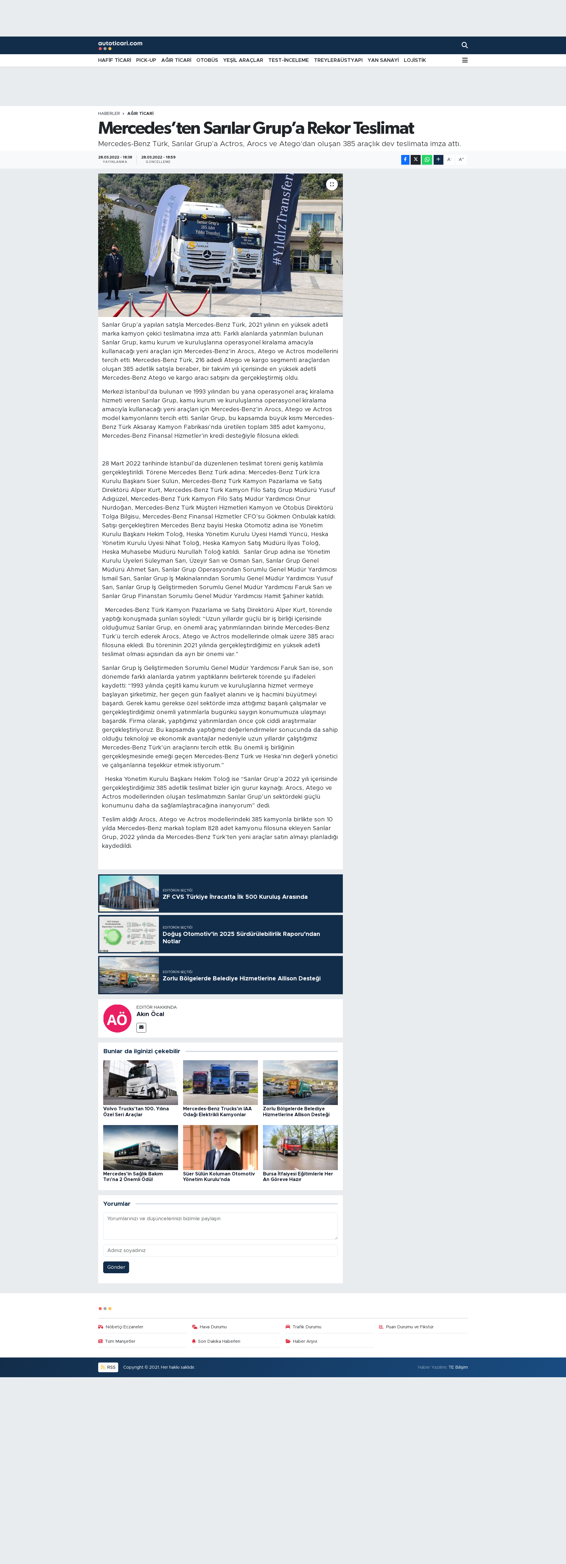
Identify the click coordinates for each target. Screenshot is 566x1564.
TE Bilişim (458, 1367)
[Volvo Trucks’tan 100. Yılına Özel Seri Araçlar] (140, 1082)
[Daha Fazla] (438, 160)
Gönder (116, 1267)
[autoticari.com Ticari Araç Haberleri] (120, 45)
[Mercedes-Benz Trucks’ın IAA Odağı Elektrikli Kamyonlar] (220, 1082)
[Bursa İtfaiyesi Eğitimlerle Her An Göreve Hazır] (300, 1147)
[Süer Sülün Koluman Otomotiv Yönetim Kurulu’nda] (220, 1147)
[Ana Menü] (465, 60)
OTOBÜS (207, 60)
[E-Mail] (141, 1028)
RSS (111, 1367)
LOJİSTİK (415, 60)
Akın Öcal (150, 1014)
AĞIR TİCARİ (176, 60)
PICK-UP (146, 60)
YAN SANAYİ (383, 60)
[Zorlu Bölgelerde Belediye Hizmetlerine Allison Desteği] (300, 1082)
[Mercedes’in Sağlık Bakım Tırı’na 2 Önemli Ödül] (140, 1147)
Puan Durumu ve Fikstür (410, 1327)
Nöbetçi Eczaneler (124, 1327)
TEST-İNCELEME (288, 60)
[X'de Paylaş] (416, 160)
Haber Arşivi (305, 1341)
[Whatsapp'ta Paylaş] (427, 160)
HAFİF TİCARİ (114, 60)
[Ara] (465, 45)
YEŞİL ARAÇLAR (243, 60)
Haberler (109, 114)
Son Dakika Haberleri (219, 1341)
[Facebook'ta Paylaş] (405, 160)
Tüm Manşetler (120, 1341)
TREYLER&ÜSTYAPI (338, 60)
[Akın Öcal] (117, 1017)
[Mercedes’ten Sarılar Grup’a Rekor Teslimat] (220, 245)
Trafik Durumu (306, 1327)
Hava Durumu (213, 1327)
